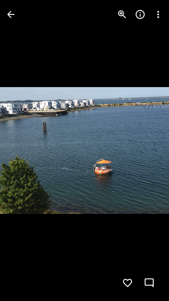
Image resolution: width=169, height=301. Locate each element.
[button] (25, 150)
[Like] (127, 283)
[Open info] (140, 14)
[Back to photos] (11, 14)
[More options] (158, 14)
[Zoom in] (122, 14)
